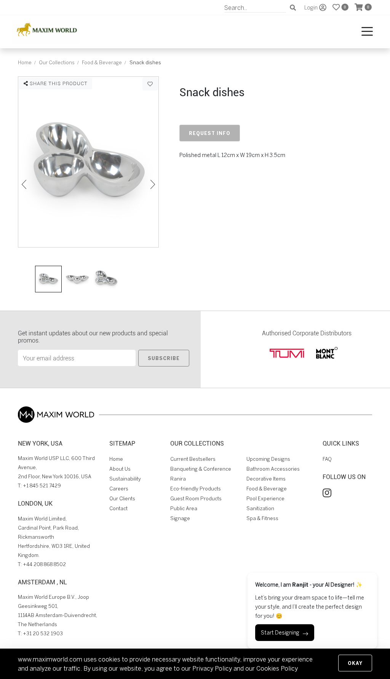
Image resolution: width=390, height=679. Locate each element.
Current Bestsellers (193, 459)
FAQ (327, 459)
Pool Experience (265, 498)
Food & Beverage (102, 62)
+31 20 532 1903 (43, 633)
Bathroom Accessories (273, 469)
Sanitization (260, 508)
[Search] (293, 8)
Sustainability (125, 479)
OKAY (355, 663)
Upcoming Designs (268, 459)
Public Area (183, 508)
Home (25, 62)
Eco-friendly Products (195, 489)
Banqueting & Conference (200, 469)
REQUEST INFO (209, 133)
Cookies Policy (277, 668)
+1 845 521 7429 (42, 486)
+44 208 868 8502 (44, 564)
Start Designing (280, 633)
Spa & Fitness (262, 518)
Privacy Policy (212, 668)
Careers (118, 489)
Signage (180, 518)
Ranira (178, 479)
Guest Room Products (196, 498)
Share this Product (58, 83)
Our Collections (57, 62)
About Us (120, 469)
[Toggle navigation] (367, 31)
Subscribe (164, 358)
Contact (118, 508)
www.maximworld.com (50, 659)
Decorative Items (266, 479)
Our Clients (122, 498)
